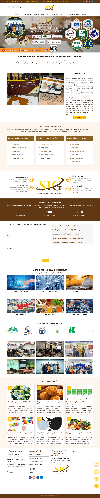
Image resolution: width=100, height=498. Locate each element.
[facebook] (84, 1)
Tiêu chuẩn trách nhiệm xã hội (18, 147)
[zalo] (92, 1)
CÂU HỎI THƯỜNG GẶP (72, 14)
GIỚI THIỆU (27, 14)
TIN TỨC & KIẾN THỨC (57, 14)
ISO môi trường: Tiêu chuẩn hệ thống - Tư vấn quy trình (20, 403)
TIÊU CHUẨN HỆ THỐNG (35, 458)
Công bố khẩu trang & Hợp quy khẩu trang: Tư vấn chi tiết (50, 434)
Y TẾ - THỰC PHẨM (21, 315)
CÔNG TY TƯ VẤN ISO (35, 455)
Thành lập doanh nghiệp (46, 144)
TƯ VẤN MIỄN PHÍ (22, 185)
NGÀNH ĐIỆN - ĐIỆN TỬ (50, 315)
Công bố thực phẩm (75, 161)
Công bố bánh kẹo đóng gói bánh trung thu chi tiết (50, 403)
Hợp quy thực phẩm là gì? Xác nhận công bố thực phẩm (78, 434)
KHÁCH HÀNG (45, 14)
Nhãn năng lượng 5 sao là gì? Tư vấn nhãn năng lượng (78, 403)
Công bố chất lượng (45, 151)
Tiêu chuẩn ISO (15, 144)
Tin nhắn (9, 248)
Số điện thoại (10, 242)
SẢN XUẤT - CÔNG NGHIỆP (20, 291)
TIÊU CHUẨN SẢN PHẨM (35, 461)
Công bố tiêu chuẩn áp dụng (77, 151)
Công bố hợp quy (74, 144)
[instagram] (90, 1)
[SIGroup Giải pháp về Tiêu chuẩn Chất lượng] (50, 8)
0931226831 (16, 1)
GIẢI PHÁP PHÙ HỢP (78, 186)
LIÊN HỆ (83, 14)
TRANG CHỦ (17, 14)
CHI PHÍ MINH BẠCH (21, 177)
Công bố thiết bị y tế (75, 154)
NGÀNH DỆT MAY (79, 315)
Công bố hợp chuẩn (75, 147)
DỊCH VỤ (35, 14)
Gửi (46, 260)
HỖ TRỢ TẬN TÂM (77, 176)
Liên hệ (31, 472)
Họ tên (8, 229)
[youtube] (87, 1)
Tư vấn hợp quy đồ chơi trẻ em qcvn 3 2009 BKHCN (20, 434)
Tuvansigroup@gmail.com (62, 1)
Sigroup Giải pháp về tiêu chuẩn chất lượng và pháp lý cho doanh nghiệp (38, 1)
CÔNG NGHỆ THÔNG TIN (79, 291)
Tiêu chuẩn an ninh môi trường (18, 158)
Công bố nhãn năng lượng (76, 158)
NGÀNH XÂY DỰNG (50, 291)
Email (8, 235)
